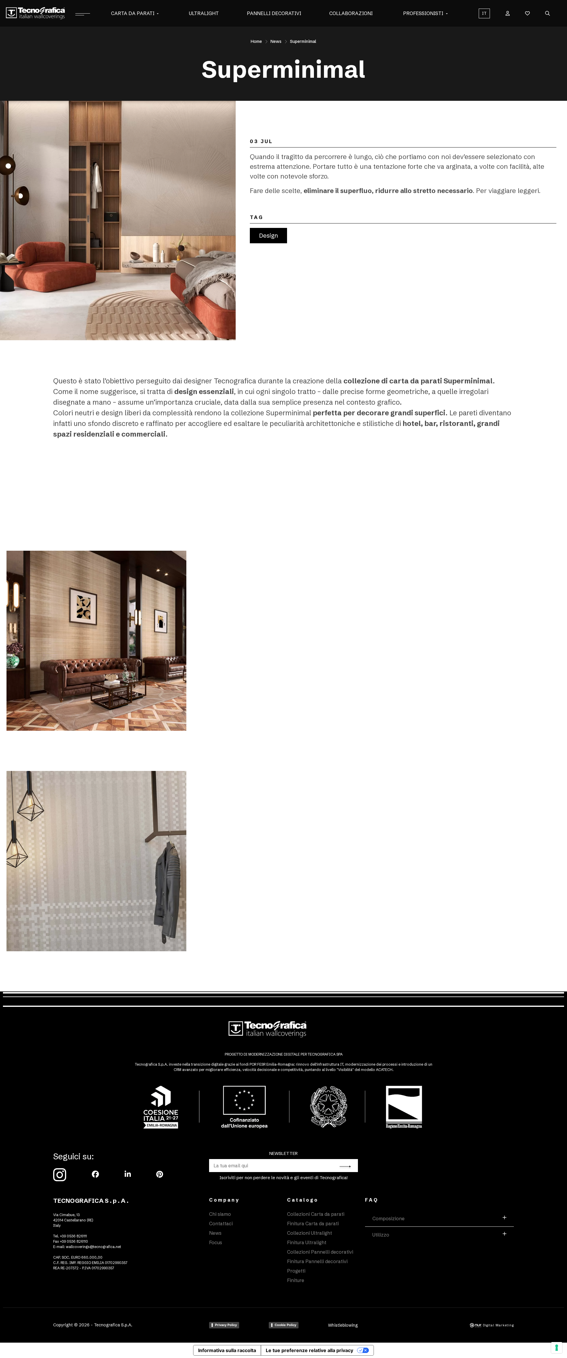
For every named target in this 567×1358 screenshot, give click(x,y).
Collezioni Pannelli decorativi (320, 1252)
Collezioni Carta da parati (315, 1214)
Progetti (296, 1271)
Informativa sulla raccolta (227, 1350)
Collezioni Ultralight (309, 1233)
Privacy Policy (226, 1325)
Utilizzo (380, 1235)
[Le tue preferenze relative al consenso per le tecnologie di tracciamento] (556, 1347)
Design (268, 235)
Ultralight (204, 13)
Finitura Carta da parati (313, 1223)
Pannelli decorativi (274, 13)
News (276, 41)
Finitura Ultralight (306, 1242)
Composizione (388, 1218)
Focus (215, 1242)
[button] (157, 13)
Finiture (295, 1280)
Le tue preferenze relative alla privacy (309, 1350)
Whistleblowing (343, 1325)
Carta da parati (132, 13)
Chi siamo (220, 1214)
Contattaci (221, 1223)
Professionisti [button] (423, 13)
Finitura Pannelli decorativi (317, 1261)
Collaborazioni (351, 13)
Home (256, 41)
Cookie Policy (285, 1325)
